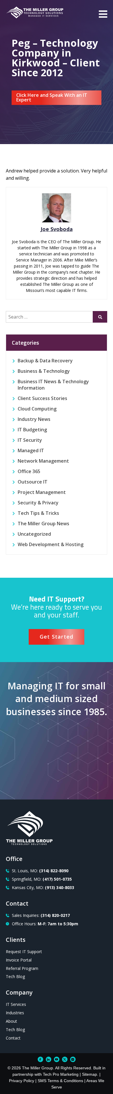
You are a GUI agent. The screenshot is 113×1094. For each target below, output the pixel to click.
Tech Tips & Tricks (38, 513)
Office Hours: (45, 923)
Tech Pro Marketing (61, 1074)
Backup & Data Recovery (45, 360)
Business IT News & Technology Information (53, 384)
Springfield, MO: (42, 879)
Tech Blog (15, 976)
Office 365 (29, 471)
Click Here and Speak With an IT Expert (51, 97)
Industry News (34, 419)
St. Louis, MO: (40, 870)
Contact (13, 1038)
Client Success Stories (42, 398)
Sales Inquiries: (41, 915)
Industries (15, 1012)
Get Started (57, 636)
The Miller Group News (43, 523)
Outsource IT (33, 482)
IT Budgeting (32, 429)
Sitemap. (90, 1074)
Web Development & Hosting (50, 544)
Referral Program (22, 968)
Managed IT (31, 450)
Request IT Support (24, 951)
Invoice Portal (19, 960)
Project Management (42, 492)
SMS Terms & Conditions (60, 1080)
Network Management (43, 461)
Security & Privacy (38, 502)
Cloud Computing (37, 409)
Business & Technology (44, 371)
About (11, 1021)
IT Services (16, 1004)
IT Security (30, 440)
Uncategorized (34, 534)
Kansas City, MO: (43, 887)
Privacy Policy (21, 1080)
